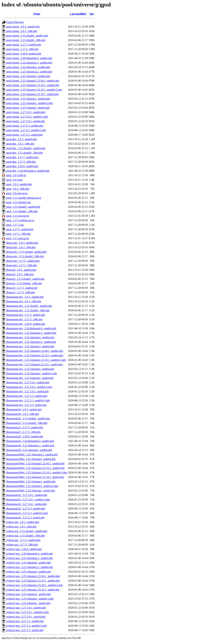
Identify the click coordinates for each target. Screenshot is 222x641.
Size (91, 13)
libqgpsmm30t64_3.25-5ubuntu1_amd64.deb (31, 481)
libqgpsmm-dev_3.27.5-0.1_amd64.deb (27, 382)
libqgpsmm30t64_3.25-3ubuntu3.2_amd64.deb (32, 454)
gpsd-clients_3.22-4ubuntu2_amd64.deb (28, 67)
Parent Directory (15, 22)
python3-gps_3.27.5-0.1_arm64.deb (25, 616)
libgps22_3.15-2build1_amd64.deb (25, 278)
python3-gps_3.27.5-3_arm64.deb (24, 630)
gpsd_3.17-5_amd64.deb (19, 229)
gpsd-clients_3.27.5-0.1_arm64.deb (25, 121)
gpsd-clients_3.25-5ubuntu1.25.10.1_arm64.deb (32, 94)
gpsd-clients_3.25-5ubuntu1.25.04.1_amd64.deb (32, 80)
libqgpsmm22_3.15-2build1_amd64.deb (28, 418)
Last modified (78, 13)
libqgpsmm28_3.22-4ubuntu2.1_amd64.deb (30, 445)
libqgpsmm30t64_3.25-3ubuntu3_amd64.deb (31, 459)
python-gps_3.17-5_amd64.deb (23, 540)
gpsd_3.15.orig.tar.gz (17, 215)
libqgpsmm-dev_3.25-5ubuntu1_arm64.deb (30, 377)
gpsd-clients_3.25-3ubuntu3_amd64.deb (28, 76)
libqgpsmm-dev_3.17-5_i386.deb (24, 319)
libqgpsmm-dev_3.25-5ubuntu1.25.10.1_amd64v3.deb (36, 359)
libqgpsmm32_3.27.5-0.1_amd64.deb (26, 495)
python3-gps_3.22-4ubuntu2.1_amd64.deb (29, 558)
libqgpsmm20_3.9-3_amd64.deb (24, 409)
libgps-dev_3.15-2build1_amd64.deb (26, 251)
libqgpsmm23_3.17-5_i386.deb (23, 432)
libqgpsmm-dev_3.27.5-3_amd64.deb (26, 395)
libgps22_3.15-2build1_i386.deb (24, 283)
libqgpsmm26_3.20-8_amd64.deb (24, 436)
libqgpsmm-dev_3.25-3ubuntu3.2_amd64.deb (31, 341)
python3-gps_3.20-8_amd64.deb (24, 549)
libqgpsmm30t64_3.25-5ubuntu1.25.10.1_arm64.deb (35, 477)
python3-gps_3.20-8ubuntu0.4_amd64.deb (29, 553)
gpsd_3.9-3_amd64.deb (19, 184)
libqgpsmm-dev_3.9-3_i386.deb (23, 301)
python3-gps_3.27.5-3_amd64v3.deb (26, 625)
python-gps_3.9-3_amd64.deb (22, 522)
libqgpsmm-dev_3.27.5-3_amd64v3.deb (28, 400)
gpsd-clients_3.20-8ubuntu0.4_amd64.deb (29, 58)
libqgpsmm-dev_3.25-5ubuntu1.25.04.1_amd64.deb (34, 350)
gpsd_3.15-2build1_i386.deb (22, 211)
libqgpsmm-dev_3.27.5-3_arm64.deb (26, 404)
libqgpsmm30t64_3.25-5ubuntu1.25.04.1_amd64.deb (35, 463)
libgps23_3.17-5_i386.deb (20, 292)
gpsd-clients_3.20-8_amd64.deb (23, 53)
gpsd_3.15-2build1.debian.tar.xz (23, 197)
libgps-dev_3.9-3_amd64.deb (22, 242)
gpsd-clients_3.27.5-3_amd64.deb (24, 125)
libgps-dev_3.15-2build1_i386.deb (25, 256)
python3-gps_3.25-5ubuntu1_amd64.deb (28, 594)
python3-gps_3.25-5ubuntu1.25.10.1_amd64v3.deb (34, 585)
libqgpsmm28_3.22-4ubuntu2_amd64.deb (29, 450)
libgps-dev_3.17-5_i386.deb (21, 265)
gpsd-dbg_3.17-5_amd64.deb (22, 157)
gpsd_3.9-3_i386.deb (17, 188)
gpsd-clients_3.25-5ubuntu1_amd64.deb (28, 98)
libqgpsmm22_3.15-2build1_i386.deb (26, 423)
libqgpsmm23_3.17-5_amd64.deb (24, 427)
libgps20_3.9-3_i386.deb (19, 274)
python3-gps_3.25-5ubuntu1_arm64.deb (28, 603)
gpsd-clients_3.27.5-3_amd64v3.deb (26, 130)
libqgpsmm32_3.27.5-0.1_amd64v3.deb (28, 499)
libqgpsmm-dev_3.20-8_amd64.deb (25, 323)
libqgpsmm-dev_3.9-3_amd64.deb (25, 296)
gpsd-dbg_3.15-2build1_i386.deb (24, 152)
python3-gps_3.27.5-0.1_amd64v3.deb (27, 612)
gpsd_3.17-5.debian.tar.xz (20, 220)
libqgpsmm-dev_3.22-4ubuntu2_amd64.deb (30, 337)
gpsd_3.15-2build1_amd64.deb (23, 206)
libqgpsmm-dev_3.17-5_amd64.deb (25, 314)
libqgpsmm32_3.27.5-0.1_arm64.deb (26, 504)
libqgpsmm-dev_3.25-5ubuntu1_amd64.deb (30, 368)
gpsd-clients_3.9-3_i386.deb (21, 31)
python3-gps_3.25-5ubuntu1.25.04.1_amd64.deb (33, 576)
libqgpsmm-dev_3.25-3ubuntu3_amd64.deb (30, 346)
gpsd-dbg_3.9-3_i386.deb (20, 143)
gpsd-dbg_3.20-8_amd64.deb (22, 166)
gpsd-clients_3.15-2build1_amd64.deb (27, 35)
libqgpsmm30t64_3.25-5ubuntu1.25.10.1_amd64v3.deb (36, 472)
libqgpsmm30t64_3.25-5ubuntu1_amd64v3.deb (32, 486)
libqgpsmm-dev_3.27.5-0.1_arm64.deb (27, 391)
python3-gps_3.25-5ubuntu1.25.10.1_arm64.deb (32, 589)
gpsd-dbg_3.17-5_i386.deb (21, 161)
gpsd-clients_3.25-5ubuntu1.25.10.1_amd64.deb (32, 85)
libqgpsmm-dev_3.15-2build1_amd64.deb (29, 305)
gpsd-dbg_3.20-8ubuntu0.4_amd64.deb (27, 170)
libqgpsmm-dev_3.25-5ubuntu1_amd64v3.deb (31, 373)
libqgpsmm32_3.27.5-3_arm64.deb (25, 517)
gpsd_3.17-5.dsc (15, 224)
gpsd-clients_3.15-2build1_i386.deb (25, 40)
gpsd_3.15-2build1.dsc (18, 202)
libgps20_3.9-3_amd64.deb (21, 269)
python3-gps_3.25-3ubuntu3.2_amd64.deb (29, 567)
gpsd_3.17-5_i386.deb (18, 233)
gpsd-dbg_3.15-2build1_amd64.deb (25, 148)
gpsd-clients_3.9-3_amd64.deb (23, 26)
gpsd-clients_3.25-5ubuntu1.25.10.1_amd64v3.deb (34, 89)
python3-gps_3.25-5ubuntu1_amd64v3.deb (30, 598)
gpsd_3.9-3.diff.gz (16, 175)
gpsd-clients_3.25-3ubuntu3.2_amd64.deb (29, 71)
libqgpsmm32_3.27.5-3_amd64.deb (25, 508)
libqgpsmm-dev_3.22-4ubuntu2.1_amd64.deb (31, 332)
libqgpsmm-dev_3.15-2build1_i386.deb (27, 310)
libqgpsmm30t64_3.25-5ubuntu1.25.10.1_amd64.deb (35, 468)
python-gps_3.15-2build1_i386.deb (25, 535)
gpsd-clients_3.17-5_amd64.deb (23, 44)
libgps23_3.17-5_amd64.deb (21, 287)
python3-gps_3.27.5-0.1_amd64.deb (26, 607)
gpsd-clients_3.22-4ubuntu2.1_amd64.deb (29, 62)
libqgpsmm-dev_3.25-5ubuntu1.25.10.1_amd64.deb (34, 355)
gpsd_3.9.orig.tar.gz (17, 193)
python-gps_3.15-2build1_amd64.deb (26, 531)
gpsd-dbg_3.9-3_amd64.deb (21, 139)
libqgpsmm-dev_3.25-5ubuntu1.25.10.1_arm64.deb (34, 364)
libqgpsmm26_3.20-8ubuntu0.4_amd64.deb (30, 441)
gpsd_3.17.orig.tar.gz (17, 238)
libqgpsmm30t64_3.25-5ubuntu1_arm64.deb (30, 490)
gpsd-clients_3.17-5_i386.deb (22, 49)
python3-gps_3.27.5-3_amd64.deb (25, 621)
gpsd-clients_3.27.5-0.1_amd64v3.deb (27, 116)
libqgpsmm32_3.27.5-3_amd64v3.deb (27, 513)
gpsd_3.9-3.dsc (14, 179)
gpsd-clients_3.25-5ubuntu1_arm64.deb (28, 107)
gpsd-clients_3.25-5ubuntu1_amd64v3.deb (29, 103)
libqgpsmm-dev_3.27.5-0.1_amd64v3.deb (29, 386)
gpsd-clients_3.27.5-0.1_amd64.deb (25, 112)
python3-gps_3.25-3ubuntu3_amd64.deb (28, 571)
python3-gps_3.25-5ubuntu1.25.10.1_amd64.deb (33, 580)
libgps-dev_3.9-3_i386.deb (21, 247)
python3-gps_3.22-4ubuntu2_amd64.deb (28, 562)
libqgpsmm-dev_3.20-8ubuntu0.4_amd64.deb (31, 328)
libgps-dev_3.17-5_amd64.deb (23, 260)
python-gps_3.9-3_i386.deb (21, 526)
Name (36, 13)
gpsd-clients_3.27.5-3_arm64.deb (24, 134)
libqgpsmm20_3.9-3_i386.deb (22, 413)
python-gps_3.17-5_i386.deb (22, 544)
